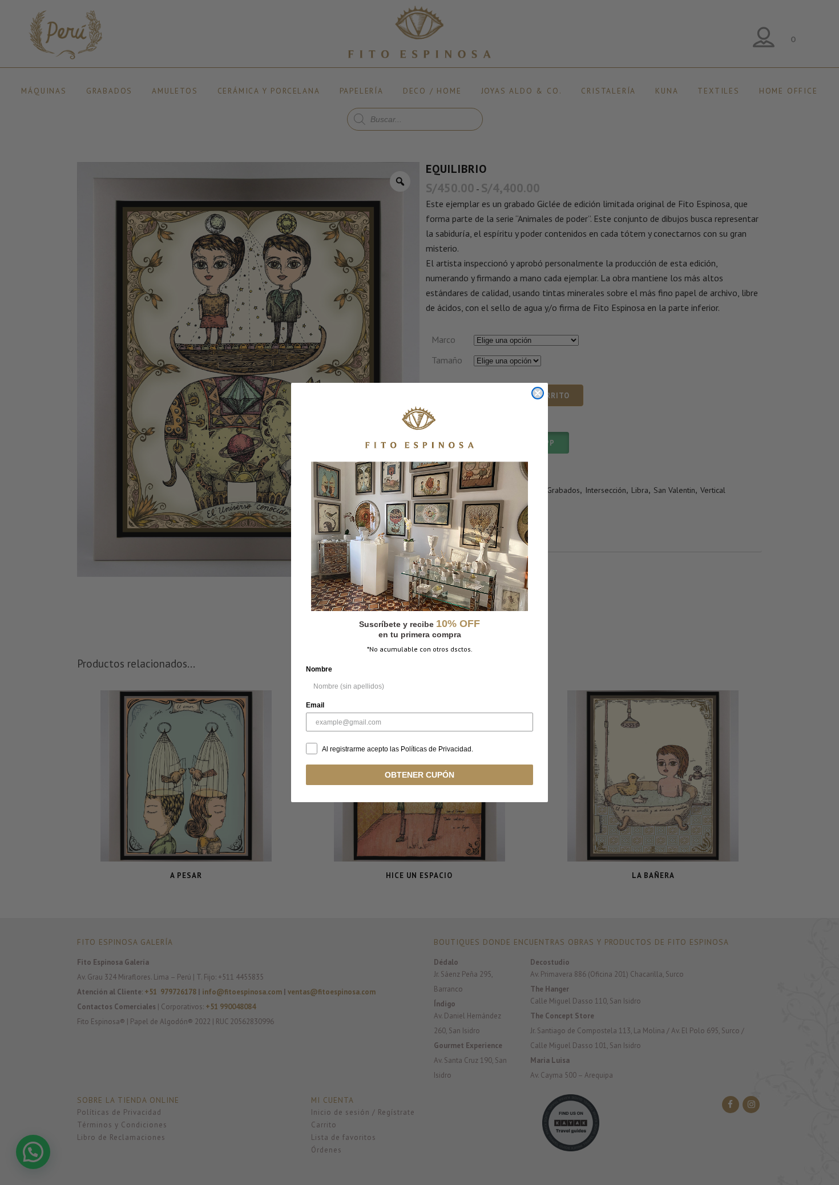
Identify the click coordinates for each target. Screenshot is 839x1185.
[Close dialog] (537, 393)
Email (315, 705)
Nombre (319, 669)
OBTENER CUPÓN (419, 774)
